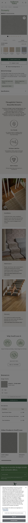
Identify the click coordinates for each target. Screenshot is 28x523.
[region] (14, 504)
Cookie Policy (5, 510)
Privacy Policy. (5, 509)
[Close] (25, 487)
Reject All (14, 516)
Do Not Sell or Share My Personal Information (14, 513)
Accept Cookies (14, 520)
